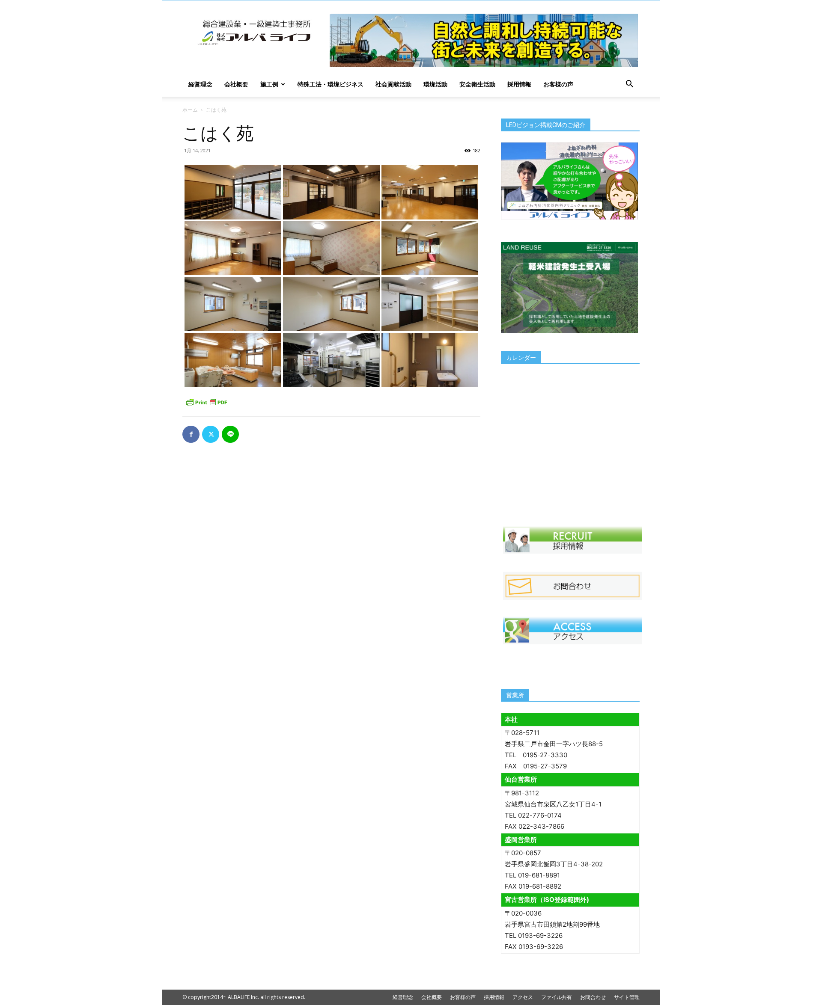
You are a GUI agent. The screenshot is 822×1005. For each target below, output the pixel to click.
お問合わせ (593, 997)
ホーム (190, 109)
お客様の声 (558, 84)
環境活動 (435, 84)
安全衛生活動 (477, 84)
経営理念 (200, 84)
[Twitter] (210, 434)
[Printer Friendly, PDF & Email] (206, 402)
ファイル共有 (556, 997)
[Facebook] (191, 434)
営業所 (515, 695)
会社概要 (236, 84)
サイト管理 (627, 997)
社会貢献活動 (393, 84)
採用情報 (519, 84)
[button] (629, 85)
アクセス (522, 997)
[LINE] (230, 434)
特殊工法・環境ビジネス (330, 84)
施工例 (269, 84)
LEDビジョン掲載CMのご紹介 (545, 125)
